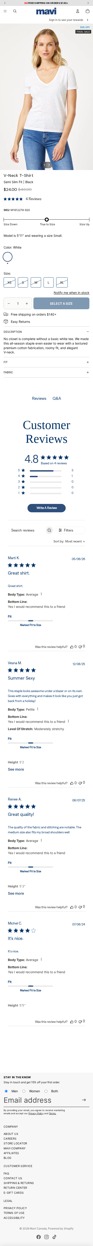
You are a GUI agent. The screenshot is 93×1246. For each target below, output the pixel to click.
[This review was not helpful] (80, 646)
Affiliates (11, 1153)
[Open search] (15, 11)
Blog (7, 1158)
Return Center (15, 1187)
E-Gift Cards (14, 1192)
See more (16, 769)
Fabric (8, 372)
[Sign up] (84, 1100)
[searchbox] (26, 530)
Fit (6, 362)
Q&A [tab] (57, 398)
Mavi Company (15, 1148)
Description (13, 331)
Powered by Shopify (61, 1228)
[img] (5, 199)
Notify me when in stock (71, 293)
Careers (10, 1138)
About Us (11, 1134)
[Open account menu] (78, 11)
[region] (45, 471)
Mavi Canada (38, 1228)
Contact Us (13, 1178)
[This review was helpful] (71, 647)
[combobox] (65, 541)
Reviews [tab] (39, 398)
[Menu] (5, 11)
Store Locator (15, 1143)
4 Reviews (33, 199)
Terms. (52, 1113)
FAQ (6, 1173)
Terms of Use (14, 1213)
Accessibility (14, 1218)
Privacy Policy (36, 1113)
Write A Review (47, 508)
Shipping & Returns (19, 1183)
